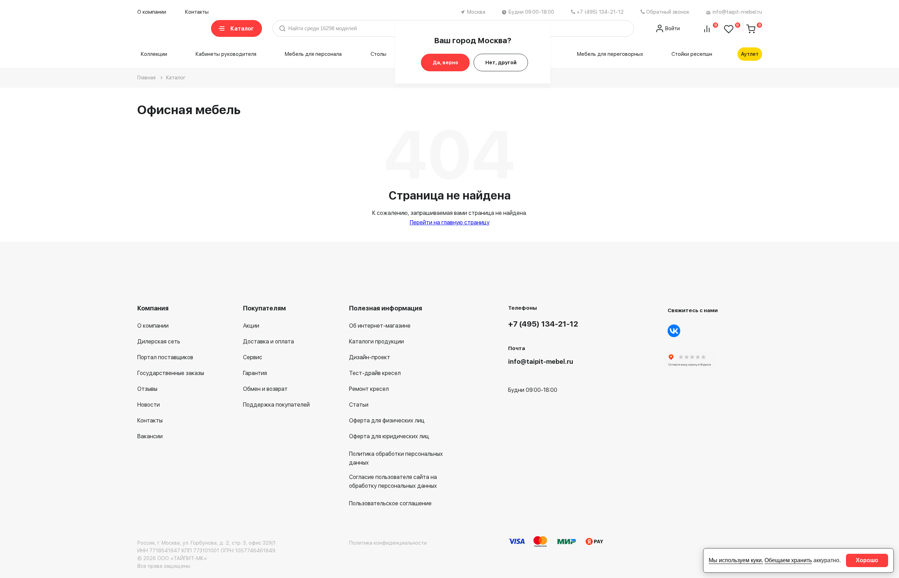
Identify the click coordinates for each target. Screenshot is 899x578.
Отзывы (147, 389)
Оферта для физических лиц (387, 420)
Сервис (252, 357)
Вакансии (150, 436)
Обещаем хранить (788, 560)
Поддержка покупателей (276, 404)
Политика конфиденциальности (388, 543)
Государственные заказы (170, 373)
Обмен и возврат (265, 389)
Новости (148, 404)
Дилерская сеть (158, 341)
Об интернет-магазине (380, 325)
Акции (251, 325)
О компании (151, 12)
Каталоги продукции (376, 341)
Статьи (358, 404)
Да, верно (445, 62)
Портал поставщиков (165, 357)
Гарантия (255, 373)
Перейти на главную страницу (450, 222)
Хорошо (867, 560)
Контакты (197, 12)
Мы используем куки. (736, 560)
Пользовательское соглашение (390, 503)
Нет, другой (501, 62)
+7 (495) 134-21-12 (600, 12)
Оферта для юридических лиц (389, 436)
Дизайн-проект (369, 357)
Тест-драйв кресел (375, 373)
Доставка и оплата (268, 341)
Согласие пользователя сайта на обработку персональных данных (393, 481)
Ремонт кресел (369, 389)
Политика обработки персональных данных (396, 458)
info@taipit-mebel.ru (737, 12)
